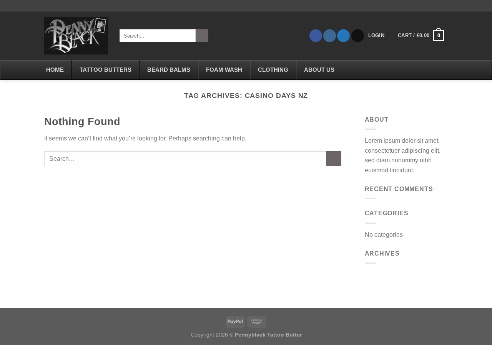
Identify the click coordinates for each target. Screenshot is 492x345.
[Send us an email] (357, 35)
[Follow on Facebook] (315, 35)
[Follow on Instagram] (329, 35)
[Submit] (202, 35)
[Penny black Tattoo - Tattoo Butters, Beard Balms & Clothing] (76, 35)
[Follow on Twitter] (343, 35)
